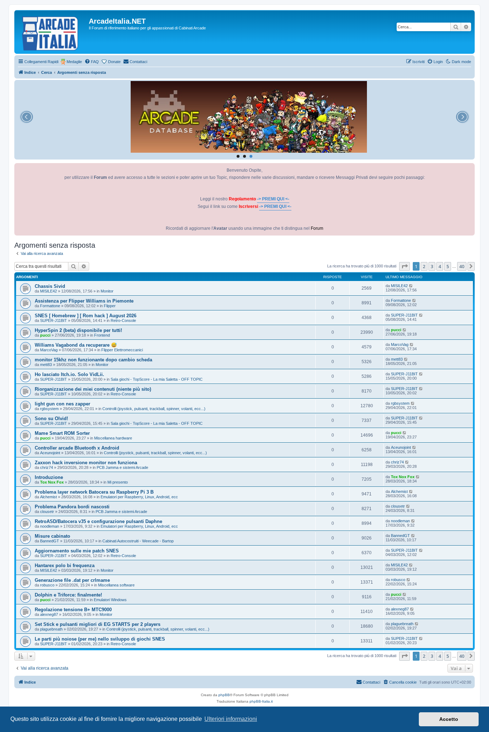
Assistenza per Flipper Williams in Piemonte (84, 301)
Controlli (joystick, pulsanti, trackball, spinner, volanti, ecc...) (153, 409)
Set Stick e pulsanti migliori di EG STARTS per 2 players (97, 624)
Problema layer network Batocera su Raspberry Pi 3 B (94, 492)
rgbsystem (49, 409)
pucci (45, 335)
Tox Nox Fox (52, 482)
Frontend (102, 335)
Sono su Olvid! (51, 418)
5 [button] (447, 266)
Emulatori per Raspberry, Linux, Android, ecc (139, 497)
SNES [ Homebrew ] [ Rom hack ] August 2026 (85, 315)
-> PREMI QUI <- (273, 198)
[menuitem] (91, 61)
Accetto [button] (448, 719)
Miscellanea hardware (113, 438)
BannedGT (49, 541)
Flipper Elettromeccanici (122, 350)
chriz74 (46, 467)
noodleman (49, 526)
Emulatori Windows (110, 600)
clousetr (47, 511)
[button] (404, 266)
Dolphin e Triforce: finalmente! (68, 595)
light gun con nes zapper (62, 404)
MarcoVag (49, 350)
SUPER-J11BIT (53, 320)
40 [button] (461, 266)
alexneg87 (49, 614)
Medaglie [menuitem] (74, 62)
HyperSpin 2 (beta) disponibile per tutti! (78, 330)
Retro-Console (123, 320)
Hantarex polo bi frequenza (65, 565)
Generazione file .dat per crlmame (72, 580)
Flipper (110, 306)
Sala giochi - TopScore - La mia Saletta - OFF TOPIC (157, 379)
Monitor (107, 291)
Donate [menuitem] (114, 62)
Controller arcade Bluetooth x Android (77, 448)
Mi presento (117, 482)
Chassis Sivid (50, 286)
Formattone (50, 306)
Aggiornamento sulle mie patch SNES (77, 550)
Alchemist (48, 497)
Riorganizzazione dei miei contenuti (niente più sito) (93, 389)
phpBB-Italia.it (261, 701)
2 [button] (424, 266)
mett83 (46, 364)
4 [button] (440, 266)
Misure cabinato (52, 536)
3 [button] (432, 266)
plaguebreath (51, 629)
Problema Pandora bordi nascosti (72, 506)
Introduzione (49, 477)
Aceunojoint (50, 453)
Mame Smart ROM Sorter (62, 433)
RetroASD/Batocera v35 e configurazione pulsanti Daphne (98, 521)
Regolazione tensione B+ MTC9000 (73, 609)
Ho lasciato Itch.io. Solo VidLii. (69, 374)
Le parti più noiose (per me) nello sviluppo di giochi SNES (100, 639)
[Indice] (52, 32)
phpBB (224, 695)
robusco (47, 585)
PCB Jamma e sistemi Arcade (122, 467)
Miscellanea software (116, 585)
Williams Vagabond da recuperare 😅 (76, 345)
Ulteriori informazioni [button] (230, 719)
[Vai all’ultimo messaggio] (411, 286)
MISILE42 (48, 291)
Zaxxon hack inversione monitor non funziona (86, 462)
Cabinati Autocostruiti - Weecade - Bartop (138, 541)
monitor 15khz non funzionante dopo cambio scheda (93, 359)
